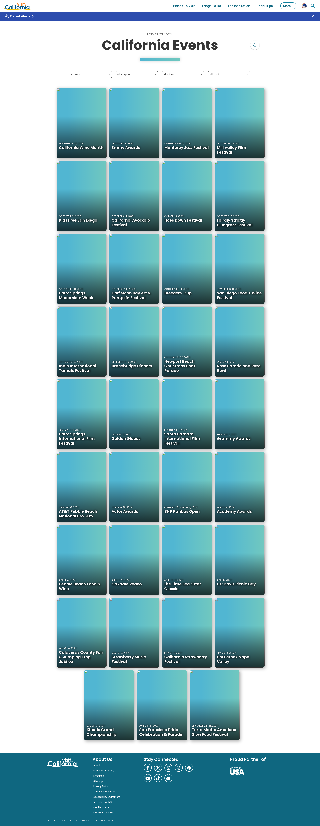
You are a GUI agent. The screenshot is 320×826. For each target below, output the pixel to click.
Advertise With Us (103, 802)
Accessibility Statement (107, 797)
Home (150, 34)
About (97, 765)
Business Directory (104, 770)
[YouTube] (148, 778)
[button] (255, 45)
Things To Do (211, 6)
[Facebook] (148, 768)
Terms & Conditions (105, 791)
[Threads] (179, 768)
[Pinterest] (189, 768)
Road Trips (265, 6)
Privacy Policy (101, 786)
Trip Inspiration (239, 6)
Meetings (99, 775)
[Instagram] (168, 768)
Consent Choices (103, 812)
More (287, 6)
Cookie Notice (102, 807)
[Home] (17, 5)
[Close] (315, 16)
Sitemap (98, 781)
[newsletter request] (168, 778)
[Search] (313, 6)
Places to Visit (184, 6)
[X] (158, 768)
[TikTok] (158, 778)
